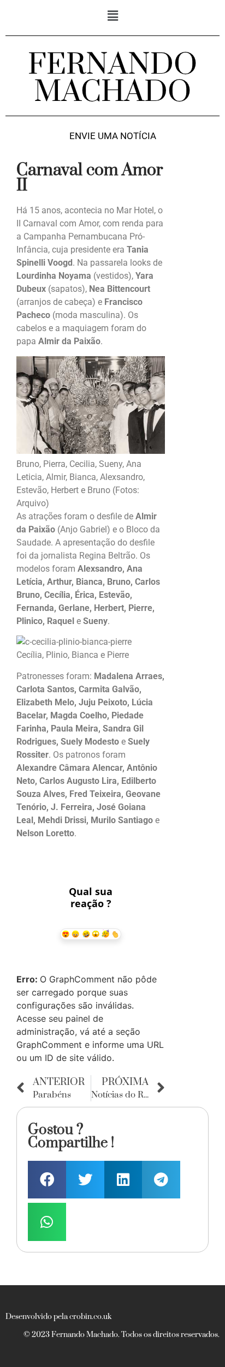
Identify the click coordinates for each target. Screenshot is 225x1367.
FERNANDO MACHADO (112, 78)
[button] (112, 15)
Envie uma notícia (112, 136)
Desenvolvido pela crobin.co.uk (58, 1317)
